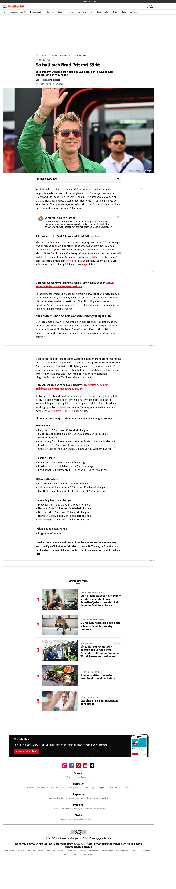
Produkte (92, 1)
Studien (113, 297)
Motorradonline (122, 851)
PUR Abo (55, 809)
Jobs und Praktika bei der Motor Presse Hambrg (88, 798)
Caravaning (50, 851)
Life (90, 12)
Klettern (82, 851)
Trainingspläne (36, 12)
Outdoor (135, 851)
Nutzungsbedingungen (95, 788)
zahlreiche (102, 297)
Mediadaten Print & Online (72, 819)
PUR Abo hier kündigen (72, 809)
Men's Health (107, 851)
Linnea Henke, (42, 80)
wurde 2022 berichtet (96, 257)
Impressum (41, 788)
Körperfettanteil (108, 325)
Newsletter (85, 777)
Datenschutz (54, 788)
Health (70, 12)
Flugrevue (71, 851)
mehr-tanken (93, 851)
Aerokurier (9, 851)
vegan (85, 264)
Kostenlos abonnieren (26, 751)
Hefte (85, 1)
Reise (99, 12)
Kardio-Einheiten (63, 411)
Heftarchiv (91, 819)
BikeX (40, 851)
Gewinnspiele (72, 777)
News (124, 12)
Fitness (50, 12)
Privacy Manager (69, 788)
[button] (78, 130)
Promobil (146, 851)
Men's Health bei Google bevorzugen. (94, 227)
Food (60, 12)
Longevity (82, 12)
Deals (115, 12)
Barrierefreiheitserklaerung (118, 788)
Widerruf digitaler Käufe (95, 809)
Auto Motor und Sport (26, 851)
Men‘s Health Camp (57, 798)
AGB (80, 788)
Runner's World (70, 854)
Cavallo (61, 851)
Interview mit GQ (45, 249)
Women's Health (86, 854)
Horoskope (133, 12)
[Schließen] (117, 217)
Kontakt (30, 788)
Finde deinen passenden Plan (15, 12)
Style (106, 12)
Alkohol (73, 260)
